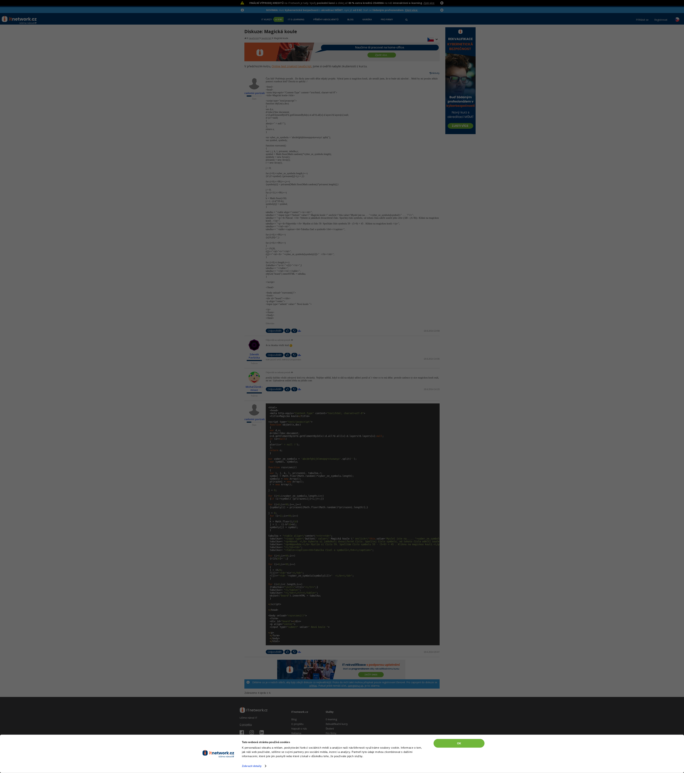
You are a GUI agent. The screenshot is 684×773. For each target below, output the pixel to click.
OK (459, 743)
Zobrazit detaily (251, 765)
